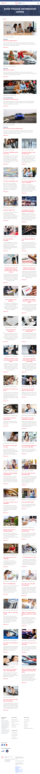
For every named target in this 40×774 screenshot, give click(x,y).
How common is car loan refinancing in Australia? (28, 418)
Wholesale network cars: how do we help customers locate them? (11, 360)
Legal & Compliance (15, 738)
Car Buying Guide (14, 732)
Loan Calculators (26, 719)
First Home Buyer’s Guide (28, 502)
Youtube (6, 745)
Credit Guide (13, 737)
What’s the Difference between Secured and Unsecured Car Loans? (29, 671)
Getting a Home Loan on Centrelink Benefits (9, 530)
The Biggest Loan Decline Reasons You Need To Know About (29, 301)
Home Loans (14, 725)
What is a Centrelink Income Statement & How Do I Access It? (29, 614)
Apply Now (38, 0)
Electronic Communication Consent (19, 772)
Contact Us (33, 0)
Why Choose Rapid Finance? (10, 40)
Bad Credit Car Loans (15, 719)
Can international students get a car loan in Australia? (29, 446)
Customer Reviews (14, 735)
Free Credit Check (26, 721)
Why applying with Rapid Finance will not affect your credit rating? (29, 360)
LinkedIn (4, 745)
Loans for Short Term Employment (11, 330)
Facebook (2, 745)
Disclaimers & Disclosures (19, 769)
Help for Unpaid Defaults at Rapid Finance (29, 330)
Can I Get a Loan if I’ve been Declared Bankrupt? (10, 700)
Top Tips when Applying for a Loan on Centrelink (29, 181)
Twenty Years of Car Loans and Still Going (28, 530)
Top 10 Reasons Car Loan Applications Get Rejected (28, 210)
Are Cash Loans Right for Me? (10, 181)
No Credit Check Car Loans (29, 557)
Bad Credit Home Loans (15, 721)
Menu (5, 19)
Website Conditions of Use (19, 770)
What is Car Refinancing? (9, 583)
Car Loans (13, 722)
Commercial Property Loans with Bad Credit (28, 153)
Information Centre (15, 734)
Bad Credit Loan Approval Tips (10, 99)
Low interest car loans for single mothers (9, 418)
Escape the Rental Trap (9, 210)
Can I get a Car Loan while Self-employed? (28, 584)
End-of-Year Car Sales (8, 70)
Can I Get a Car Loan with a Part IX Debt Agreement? (10, 670)
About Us (25, 722)
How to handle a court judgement (10, 300)
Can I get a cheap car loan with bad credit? (28, 473)
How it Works (26, 724)
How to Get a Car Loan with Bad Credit (13, 128)
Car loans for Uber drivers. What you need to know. (28, 389)
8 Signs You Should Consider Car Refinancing (10, 473)
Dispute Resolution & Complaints (18, 768)
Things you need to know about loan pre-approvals (29, 268)
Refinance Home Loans (15, 724)
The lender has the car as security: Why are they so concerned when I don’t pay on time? (11, 270)
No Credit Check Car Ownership (8, 239)
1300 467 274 (3, 3)
